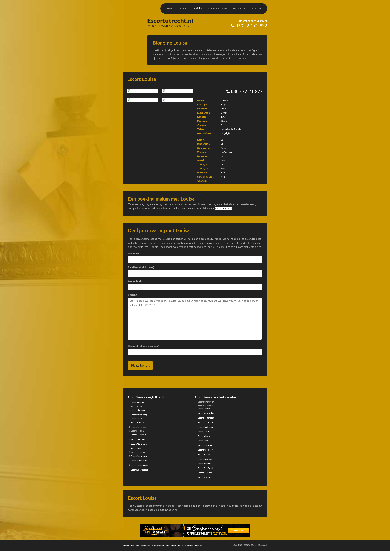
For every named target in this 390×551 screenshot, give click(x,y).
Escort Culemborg (139, 415)
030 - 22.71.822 (251, 25)
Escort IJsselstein (138, 435)
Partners (199, 545)
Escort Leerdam (138, 439)
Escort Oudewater (139, 461)
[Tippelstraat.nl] (195, 530)
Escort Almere (204, 436)
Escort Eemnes (137, 422)
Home (170, 8)
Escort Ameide (137, 402)
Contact (256, 8)
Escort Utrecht (204, 409)
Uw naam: (134, 253)
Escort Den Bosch (205, 468)
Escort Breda (203, 441)
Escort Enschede (205, 459)
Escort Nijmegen (205, 445)
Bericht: (132, 295)
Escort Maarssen (138, 448)
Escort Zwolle (204, 477)
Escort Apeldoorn (206, 450)
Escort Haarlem (205, 454)
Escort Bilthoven (138, 410)
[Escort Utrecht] (170, 22)
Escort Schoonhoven (140, 465)
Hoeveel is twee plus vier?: (144, 346)
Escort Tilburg (204, 431)
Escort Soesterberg (139, 470)
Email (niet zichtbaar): (141, 267)
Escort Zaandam (205, 473)
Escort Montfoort (139, 444)
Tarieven (183, 8)
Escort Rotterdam (206, 418)
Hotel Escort (240, 8)
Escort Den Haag (205, 422)
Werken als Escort (218, 8)
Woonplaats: (135, 281)
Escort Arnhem (204, 463)
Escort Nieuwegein (139, 456)
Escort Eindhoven (205, 427)
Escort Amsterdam (206, 413)
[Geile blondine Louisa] (142, 91)
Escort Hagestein (138, 427)
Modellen (198, 8)
